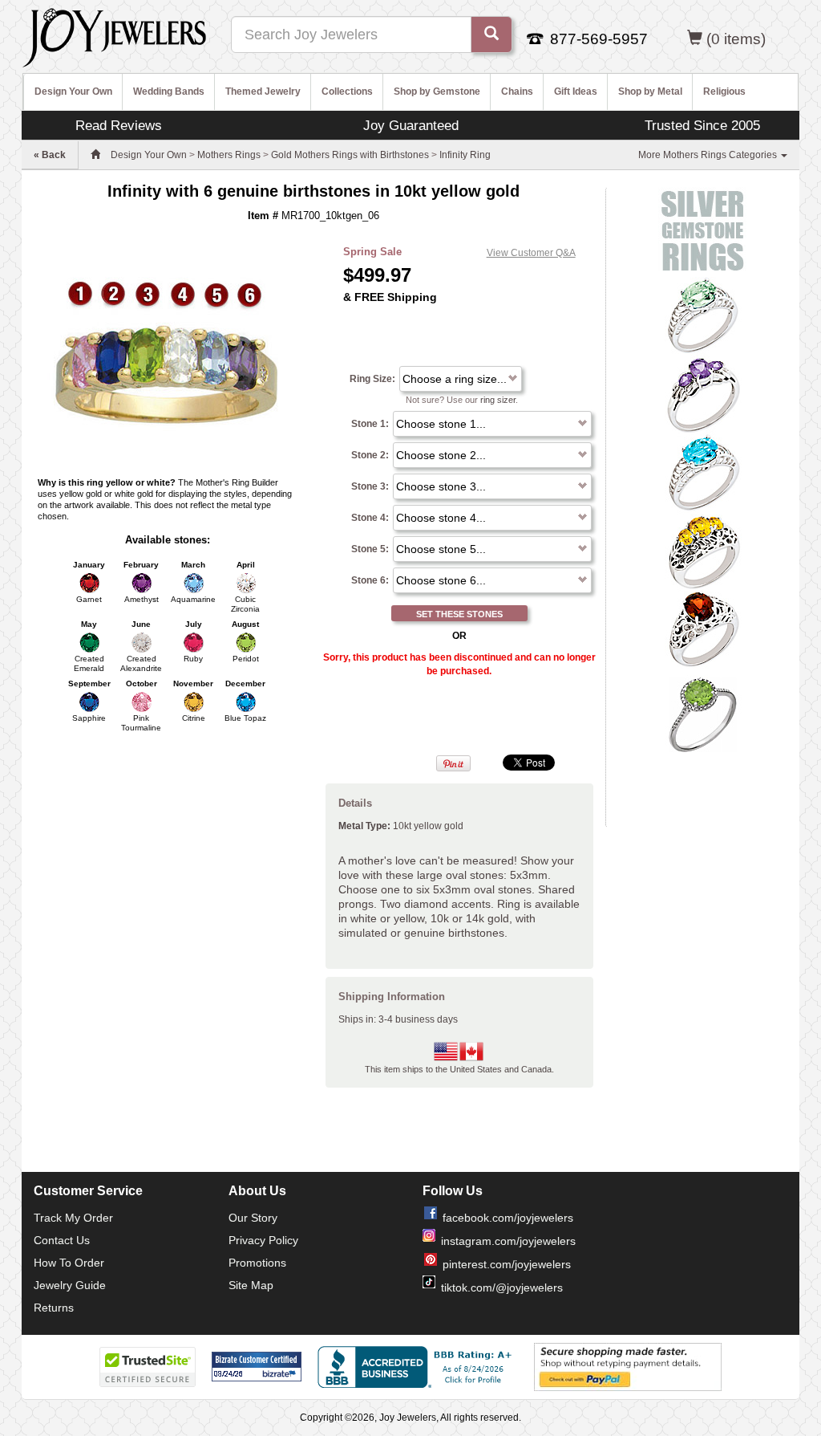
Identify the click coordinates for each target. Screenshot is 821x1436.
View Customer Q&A (531, 252)
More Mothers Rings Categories (708, 155)
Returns (54, 1307)
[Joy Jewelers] (114, 35)
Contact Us (62, 1240)
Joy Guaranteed (411, 125)
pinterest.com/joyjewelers (507, 1264)
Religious (724, 91)
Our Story (253, 1217)
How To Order (69, 1262)
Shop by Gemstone (437, 91)
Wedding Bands (168, 91)
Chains (517, 91)
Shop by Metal (650, 91)
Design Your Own (73, 91)
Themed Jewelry (263, 91)
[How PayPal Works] (628, 1366)
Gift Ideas (575, 91)
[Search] (491, 34)
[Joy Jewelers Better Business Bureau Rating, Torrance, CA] (417, 1367)
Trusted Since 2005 (702, 125)
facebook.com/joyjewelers (508, 1217)
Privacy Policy (263, 1240)
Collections (347, 91)
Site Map (251, 1285)
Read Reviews (118, 125)
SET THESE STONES (459, 614)
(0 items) (736, 39)
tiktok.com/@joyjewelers (502, 1287)
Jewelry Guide (70, 1285)
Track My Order (73, 1217)
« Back (50, 155)
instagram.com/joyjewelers (508, 1241)
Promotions (257, 1262)
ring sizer (498, 400)
